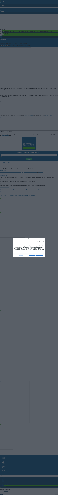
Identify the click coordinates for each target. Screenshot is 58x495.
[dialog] (29, 247)
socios (22, 241)
